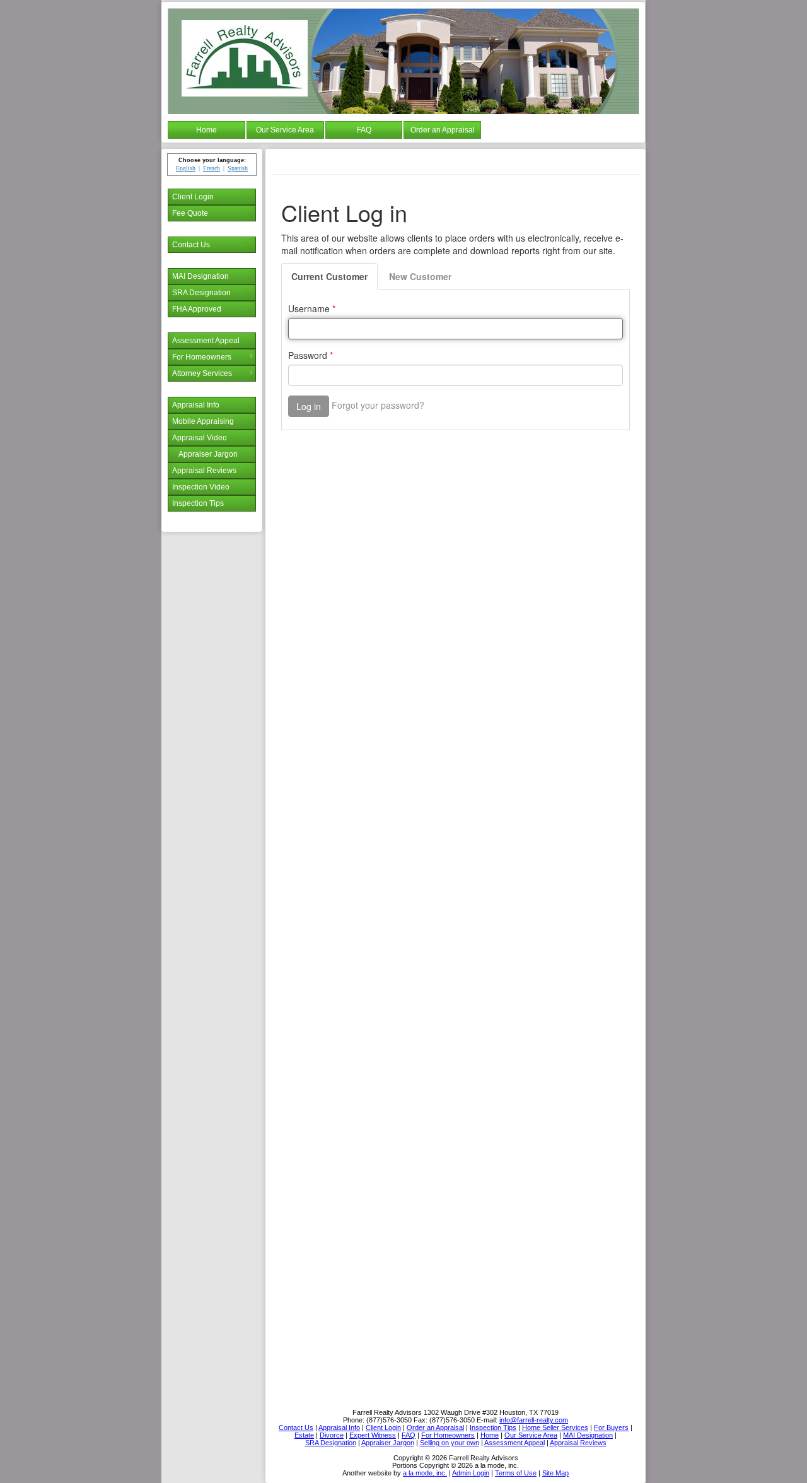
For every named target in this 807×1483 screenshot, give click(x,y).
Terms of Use (516, 1473)
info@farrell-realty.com (533, 1420)
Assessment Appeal (206, 340)
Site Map (555, 1473)
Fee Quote (190, 213)
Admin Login (470, 1473)
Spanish (238, 168)
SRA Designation (201, 292)
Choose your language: (212, 160)
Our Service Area (285, 130)
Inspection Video (200, 487)
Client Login (193, 196)
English (185, 168)
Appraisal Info (195, 405)
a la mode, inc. (425, 1473)
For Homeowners (201, 357)
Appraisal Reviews (204, 470)
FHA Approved (196, 309)
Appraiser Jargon (208, 454)
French (211, 168)
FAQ (364, 130)
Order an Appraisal (442, 130)
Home (206, 130)
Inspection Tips (198, 503)
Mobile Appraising (203, 421)
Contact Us (191, 244)
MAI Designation (200, 276)
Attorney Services (202, 373)
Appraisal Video (199, 437)
